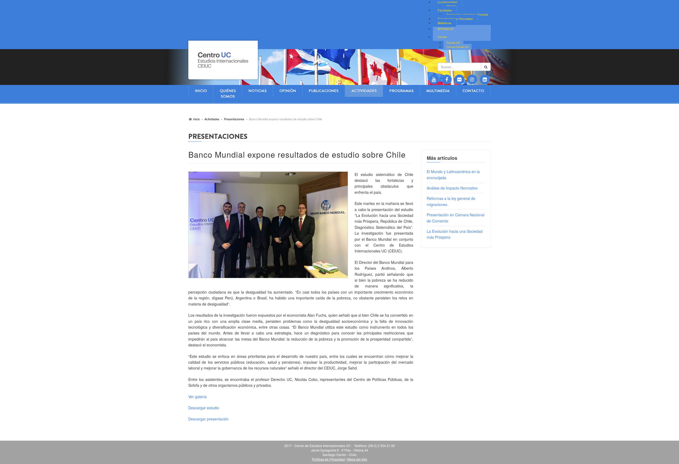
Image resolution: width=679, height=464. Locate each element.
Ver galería (197, 396)
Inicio (201, 91)
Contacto (473, 91)
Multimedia (438, 91)
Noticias (258, 91)
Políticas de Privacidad (328, 459)
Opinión (287, 91)
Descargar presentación (208, 419)
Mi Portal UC (446, 29)
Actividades (364, 91)
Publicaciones (323, 91)
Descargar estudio (203, 407)
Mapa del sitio (357, 459)
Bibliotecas (444, 23)
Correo (442, 37)
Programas (401, 91)
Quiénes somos (228, 93)
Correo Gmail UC (457, 47)
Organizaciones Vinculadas (455, 18)
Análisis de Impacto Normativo (452, 188)
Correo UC (453, 43)
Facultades (445, 10)
